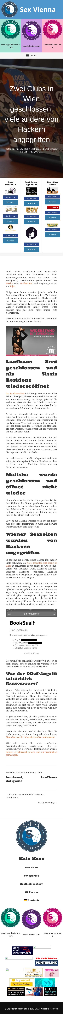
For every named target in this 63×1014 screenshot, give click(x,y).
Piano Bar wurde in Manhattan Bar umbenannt (30, 737)
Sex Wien (31, 867)
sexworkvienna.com (52, 46)
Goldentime (26, 283)
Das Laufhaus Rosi (15, 393)
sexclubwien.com (31, 46)
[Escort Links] (52, 972)
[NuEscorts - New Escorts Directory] (45, 982)
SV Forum (31, 892)
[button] (10, 197)
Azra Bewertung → (47, 802)
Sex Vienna (37, 152)
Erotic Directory (31, 884)
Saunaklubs (36, 772)
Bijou (12, 286)
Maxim (9, 283)
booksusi (14, 777)
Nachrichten (22, 772)
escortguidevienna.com (10, 46)
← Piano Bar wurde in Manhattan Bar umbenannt (25, 796)
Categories (31, 875)
